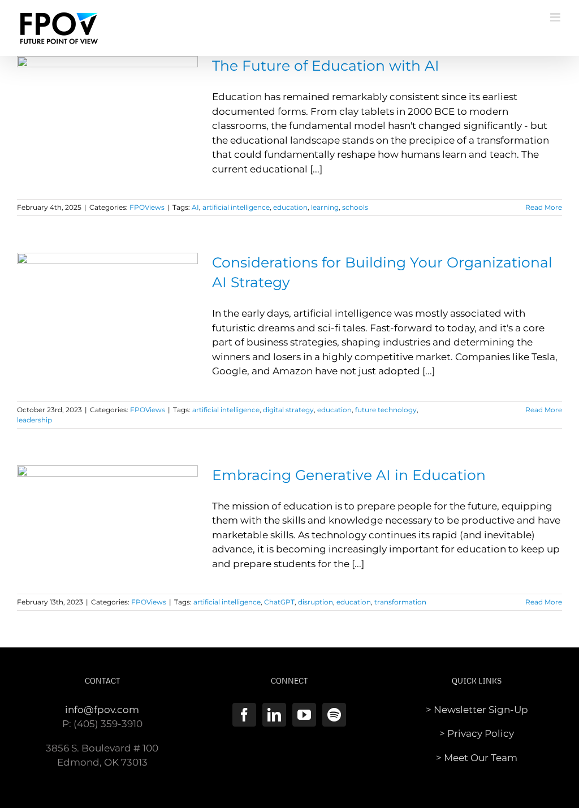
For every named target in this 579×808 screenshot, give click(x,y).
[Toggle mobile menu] (556, 17)
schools (355, 207)
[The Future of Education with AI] (107, 113)
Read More (543, 207)
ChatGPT (279, 602)
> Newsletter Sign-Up (477, 709)
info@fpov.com (102, 709)
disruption (315, 602)
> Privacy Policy (476, 733)
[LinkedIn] (274, 715)
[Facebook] (244, 715)
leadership (34, 420)
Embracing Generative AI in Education (349, 474)
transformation (400, 602)
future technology (386, 409)
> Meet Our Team (476, 757)
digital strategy (288, 409)
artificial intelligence (236, 207)
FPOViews (147, 207)
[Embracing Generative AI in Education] (107, 522)
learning (325, 207)
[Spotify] (334, 715)
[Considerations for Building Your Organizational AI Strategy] (107, 310)
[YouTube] (304, 715)
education (290, 207)
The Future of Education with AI (325, 65)
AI (195, 207)
